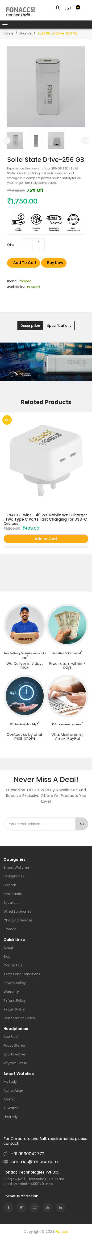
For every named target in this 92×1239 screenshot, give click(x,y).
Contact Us (13, 966)
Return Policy (14, 1010)
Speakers (11, 903)
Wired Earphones (17, 912)
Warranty (11, 992)
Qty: (10, 244)
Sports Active (14, 1055)
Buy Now (55, 262)
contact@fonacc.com (34, 1161)
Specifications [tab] (59, 325)
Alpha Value (13, 1091)
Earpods (10, 885)
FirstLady (11, 1117)
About (8, 948)
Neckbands (13, 894)
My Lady (10, 1082)
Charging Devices (18, 921)
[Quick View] (46, 547)
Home (8, 33)
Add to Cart (25, 262)
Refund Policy (15, 1001)
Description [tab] (30, 325)
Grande (25, 33)
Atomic (10, 1100)
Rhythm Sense (15, 1063)
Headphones (14, 877)
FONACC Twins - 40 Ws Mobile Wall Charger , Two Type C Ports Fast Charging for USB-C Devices (45, 519)
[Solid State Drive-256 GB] (15, 140)
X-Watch (11, 1108)
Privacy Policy (15, 983)
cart (68, 8)
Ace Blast (11, 1037)
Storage (10, 929)
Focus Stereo (14, 1046)
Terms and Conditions (22, 974)
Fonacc (61, 1231)
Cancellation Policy (19, 1018)
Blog (7, 957)
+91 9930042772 (27, 1154)
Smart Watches (16, 868)
